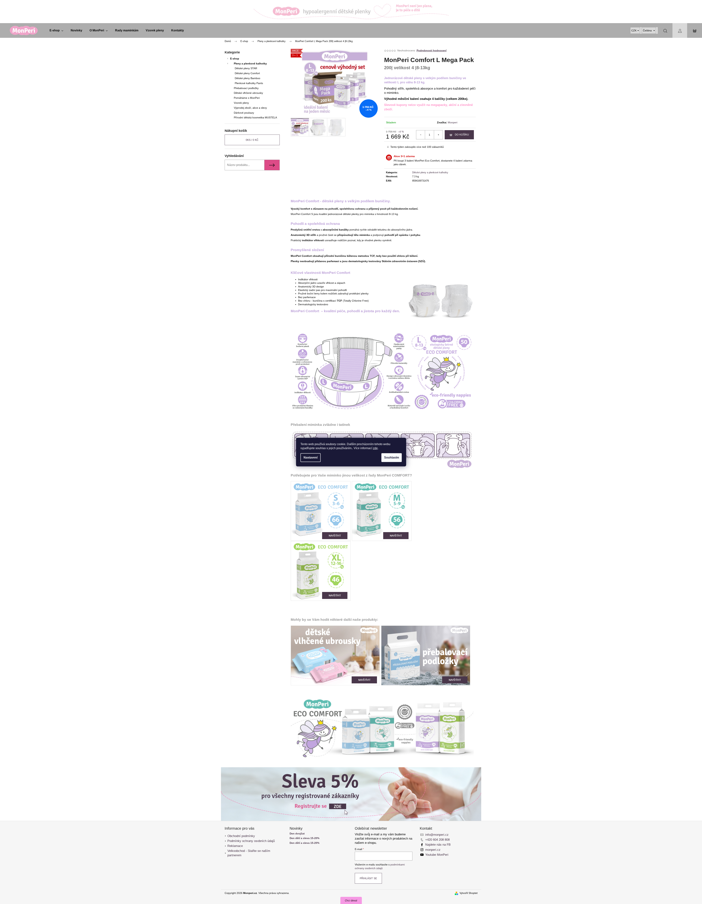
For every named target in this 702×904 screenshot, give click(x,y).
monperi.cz (432, 850)
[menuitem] (56, 30)
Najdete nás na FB (438, 844)
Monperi (452, 122)
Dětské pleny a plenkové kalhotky (430, 172)
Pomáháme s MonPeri (247, 97)
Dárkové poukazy (244, 112)
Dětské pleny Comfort (247, 73)
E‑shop (234, 58)
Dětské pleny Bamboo (247, 78)
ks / (252, 139)
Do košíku (462, 134)
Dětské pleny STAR (246, 68)
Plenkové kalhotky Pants (249, 83)
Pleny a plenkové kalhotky (250, 63)
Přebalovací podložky (246, 88)
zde (375, 448)
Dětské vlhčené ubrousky (248, 92)
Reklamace (235, 846)
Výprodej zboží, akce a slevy (250, 107)
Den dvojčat (297, 833)
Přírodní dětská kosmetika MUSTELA (255, 117)
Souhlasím (391, 457)
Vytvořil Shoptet (469, 893)
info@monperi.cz (437, 834)
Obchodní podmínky (241, 836)
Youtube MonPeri (436, 854)
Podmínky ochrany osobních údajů (251, 841)
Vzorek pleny (241, 102)
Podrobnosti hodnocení (432, 50)
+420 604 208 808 (437, 839)
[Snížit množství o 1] (420, 134)
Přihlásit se (368, 878)
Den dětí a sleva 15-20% (304, 838)
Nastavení (311, 457)
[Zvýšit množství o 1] (438, 134)
